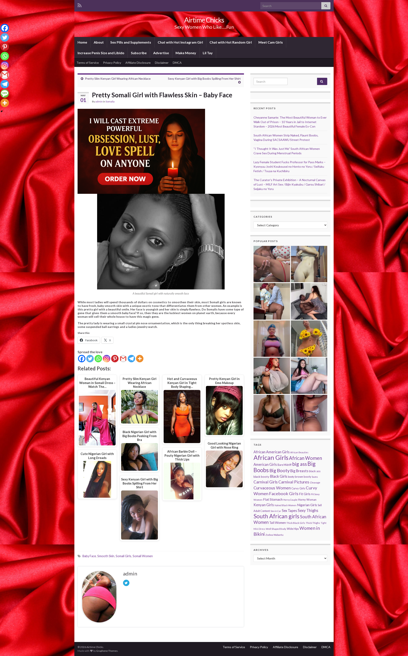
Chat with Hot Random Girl (231, 42)
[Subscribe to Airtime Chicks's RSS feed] (80, 4)
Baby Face (89, 556)
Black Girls (278, 476)
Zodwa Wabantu (274, 534)
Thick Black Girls (295, 522)
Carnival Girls (266, 482)
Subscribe (139, 53)
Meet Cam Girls (270, 42)
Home (82, 42)
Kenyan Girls (264, 505)
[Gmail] (123, 358)
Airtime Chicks (204, 20)
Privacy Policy (112, 62)
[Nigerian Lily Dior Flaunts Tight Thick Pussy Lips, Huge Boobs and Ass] (309, 338)
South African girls (276, 516)
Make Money (186, 53)
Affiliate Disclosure (138, 62)
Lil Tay (208, 53)
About (99, 42)
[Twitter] (90, 358)
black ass (314, 471)
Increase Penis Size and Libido (101, 53)
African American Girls (272, 452)
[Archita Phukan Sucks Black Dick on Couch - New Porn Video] (309, 301)
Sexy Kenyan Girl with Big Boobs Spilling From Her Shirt (204, 78)
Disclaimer (162, 62)
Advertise (161, 53)
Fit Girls (304, 494)
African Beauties (299, 452)
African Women (305, 458)
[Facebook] (81, 358)
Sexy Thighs (308, 510)
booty (291, 476)
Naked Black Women (285, 505)
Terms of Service (87, 62)
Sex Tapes (289, 510)
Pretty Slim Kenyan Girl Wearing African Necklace (118, 78)
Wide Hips (293, 528)
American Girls (265, 464)
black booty (261, 476)
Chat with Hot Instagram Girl (180, 42)
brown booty (303, 476)
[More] (139, 358)
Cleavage (315, 482)
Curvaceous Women (272, 487)
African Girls (271, 457)
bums (315, 476)
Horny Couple (290, 499)
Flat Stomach (273, 499)
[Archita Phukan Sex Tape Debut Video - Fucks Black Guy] (272, 264)
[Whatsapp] (98, 358)
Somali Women (143, 556)
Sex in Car (276, 511)
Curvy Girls (298, 488)
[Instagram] (106, 358)
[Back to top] (398, 646)
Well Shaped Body (276, 528)
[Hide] (1, 111)
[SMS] (4, 93)
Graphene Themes (107, 650)
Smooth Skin (105, 556)
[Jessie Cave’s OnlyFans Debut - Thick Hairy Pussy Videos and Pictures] (309, 264)
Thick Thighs (313, 522)
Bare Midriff (285, 464)
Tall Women (277, 522)
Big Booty (279, 470)
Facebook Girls (283, 493)
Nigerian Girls (307, 505)
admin (99, 101)
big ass (299, 464)
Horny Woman (307, 499)
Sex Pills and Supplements (130, 42)
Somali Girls (123, 556)
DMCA (177, 62)
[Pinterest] (115, 358)
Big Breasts (299, 471)
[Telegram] (131, 358)
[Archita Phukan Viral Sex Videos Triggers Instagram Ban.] (272, 413)
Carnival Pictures (293, 481)
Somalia (110, 101)
